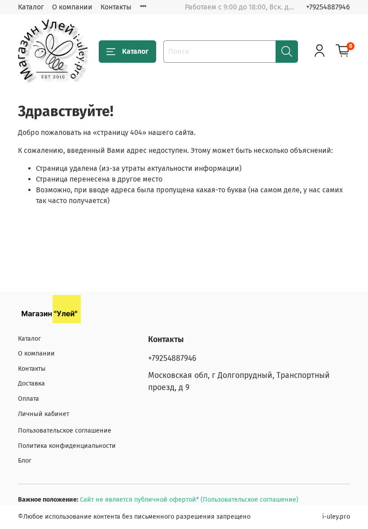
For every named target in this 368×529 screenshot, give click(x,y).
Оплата (28, 399)
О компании (72, 7)
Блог (24, 460)
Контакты (116, 7)
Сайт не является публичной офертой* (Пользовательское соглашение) (189, 499)
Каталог (31, 7)
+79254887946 (328, 7)
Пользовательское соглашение (64, 430)
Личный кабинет (43, 414)
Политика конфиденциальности (67, 446)
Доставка (31, 383)
